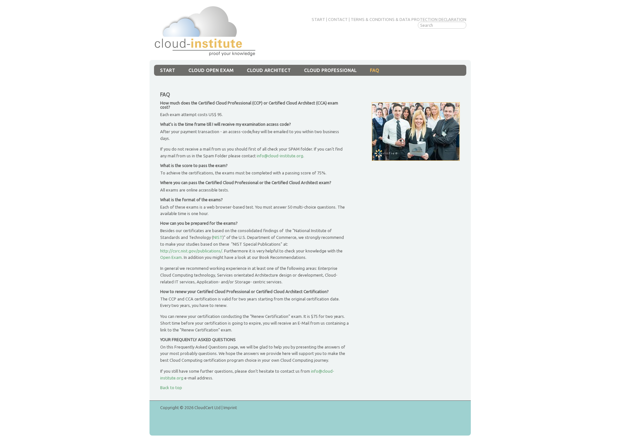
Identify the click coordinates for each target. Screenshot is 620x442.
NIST (217, 237)
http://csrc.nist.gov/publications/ (191, 251)
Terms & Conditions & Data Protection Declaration (408, 19)
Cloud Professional (330, 70)
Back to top (171, 387)
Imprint (230, 407)
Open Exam (171, 257)
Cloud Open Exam (211, 70)
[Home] (205, 30)
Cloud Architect (269, 70)
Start (318, 19)
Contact (338, 19)
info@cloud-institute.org (280, 155)
